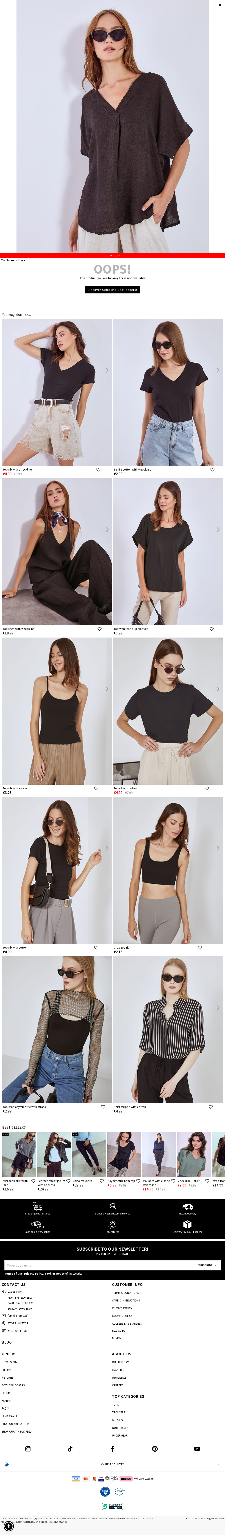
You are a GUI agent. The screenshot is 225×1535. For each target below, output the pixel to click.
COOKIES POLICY (122, 1316)
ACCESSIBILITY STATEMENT (128, 1324)
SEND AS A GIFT (11, 1416)
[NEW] (19, 1176)
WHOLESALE (119, 1377)
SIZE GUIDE (118, 1331)
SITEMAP (117, 1338)
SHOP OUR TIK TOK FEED (17, 1431)
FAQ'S (5, 1408)
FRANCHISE (118, 1370)
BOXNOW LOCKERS (13, 1385)
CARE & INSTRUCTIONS (126, 1300)
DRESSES (117, 1420)
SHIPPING (7, 1370)
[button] (8, 1526)
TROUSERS (118, 1412)
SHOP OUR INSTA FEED (15, 1424)
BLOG (7, 1342)
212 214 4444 (15, 1292)
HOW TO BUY (9, 1362)
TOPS (115, 1405)
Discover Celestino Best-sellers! (112, 290)
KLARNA (6, 1401)
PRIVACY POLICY (122, 1308)
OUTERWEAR (120, 1428)
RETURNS (7, 1377)
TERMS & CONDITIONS (125, 1293)
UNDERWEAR (120, 1435)
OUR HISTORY (120, 1362)
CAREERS (117, 1385)
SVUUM (6, 1393)
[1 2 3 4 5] (112, 129)
